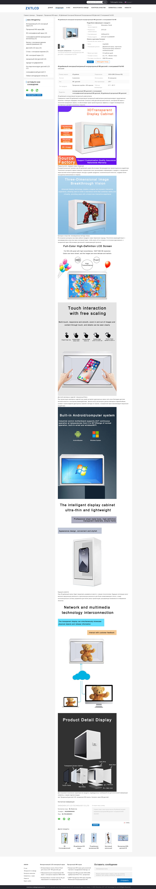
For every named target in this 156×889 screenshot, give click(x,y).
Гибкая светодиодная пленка (36, 76)
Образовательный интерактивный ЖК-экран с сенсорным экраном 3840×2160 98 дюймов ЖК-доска (53, 874)
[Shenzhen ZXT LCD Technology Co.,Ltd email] (28, 90)
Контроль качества (98, 7)
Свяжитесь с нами (115, 7)
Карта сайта (27, 881)
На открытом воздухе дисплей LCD (38, 66)
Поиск (104, 2)
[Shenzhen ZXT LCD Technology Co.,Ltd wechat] (38, 90)
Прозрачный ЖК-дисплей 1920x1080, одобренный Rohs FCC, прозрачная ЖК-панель (79, 874)
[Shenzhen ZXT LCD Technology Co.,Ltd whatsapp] (33, 90)
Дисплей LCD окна (32, 48)
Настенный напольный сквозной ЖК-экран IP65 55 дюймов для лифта (108, 847)
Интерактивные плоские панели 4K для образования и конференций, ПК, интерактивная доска (53, 879)
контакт (90, 61)
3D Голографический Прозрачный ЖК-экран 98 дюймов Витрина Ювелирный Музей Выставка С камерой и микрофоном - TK (64, 847)
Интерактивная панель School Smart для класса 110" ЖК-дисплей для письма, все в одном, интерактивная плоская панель (52, 869)
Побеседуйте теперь (116, 2)
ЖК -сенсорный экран (33, 55)
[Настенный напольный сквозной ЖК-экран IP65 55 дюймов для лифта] (108, 838)
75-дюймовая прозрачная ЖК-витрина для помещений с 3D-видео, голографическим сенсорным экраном (94, 847)
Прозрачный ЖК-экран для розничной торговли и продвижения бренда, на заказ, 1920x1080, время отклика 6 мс (79, 869)
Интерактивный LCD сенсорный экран (52, 864)
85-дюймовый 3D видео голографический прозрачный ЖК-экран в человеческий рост (79, 847)
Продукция (59, 7)
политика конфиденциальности (36, 887)
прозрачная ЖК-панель (84, 797)
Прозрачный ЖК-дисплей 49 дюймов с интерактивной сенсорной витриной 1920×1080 (123, 847)
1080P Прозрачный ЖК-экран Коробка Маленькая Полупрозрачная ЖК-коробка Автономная (79, 879)
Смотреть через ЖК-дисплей (100, 797)
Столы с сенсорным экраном (36, 51)
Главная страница (29, 15)
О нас (68, 7)
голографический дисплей (35, 72)
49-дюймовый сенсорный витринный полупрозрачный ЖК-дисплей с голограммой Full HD (71, 52)
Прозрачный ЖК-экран (51, 15)
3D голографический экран (35, 33)
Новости (128, 7)
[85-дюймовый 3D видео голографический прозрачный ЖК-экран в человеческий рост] (79, 838)
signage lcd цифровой (33, 63)
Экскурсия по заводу (81, 7)
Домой (50, 7)
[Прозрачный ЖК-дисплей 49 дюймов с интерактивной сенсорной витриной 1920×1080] (123, 838)
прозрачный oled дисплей (34, 59)
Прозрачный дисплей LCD (68, 797)
